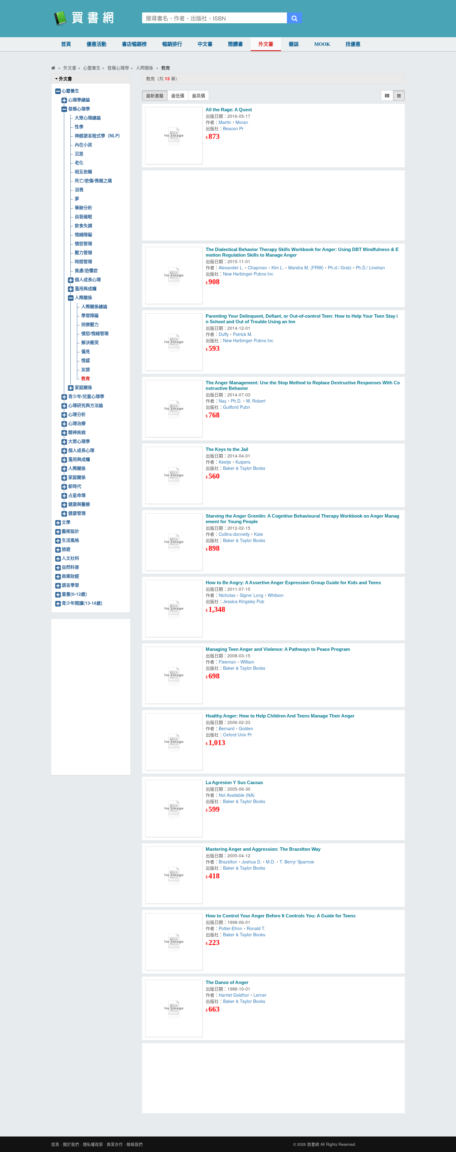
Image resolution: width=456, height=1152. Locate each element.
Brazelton (228, 861)
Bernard (227, 728)
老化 (79, 162)
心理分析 (77, 414)
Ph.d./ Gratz (339, 267)
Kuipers (242, 462)
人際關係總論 (94, 306)
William (247, 662)
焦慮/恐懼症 (86, 270)
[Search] (294, 17)
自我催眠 (83, 216)
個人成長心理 (88, 279)
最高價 (198, 95)
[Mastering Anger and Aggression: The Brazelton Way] (174, 875)
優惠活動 (96, 44)
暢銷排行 (172, 44)
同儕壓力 (90, 324)
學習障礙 (90, 315)
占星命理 (77, 495)
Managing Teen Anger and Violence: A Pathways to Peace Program (278, 649)
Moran (241, 122)
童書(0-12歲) (74, 594)
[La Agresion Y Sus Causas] (174, 808)
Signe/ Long (251, 595)
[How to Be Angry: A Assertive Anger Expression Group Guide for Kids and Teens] (174, 608)
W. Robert (256, 401)
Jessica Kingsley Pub (243, 601)
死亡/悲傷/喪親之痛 (93, 180)
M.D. (270, 861)
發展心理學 (79, 108)
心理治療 (77, 423)
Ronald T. (256, 928)
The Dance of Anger (227, 982)
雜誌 (294, 44)
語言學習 (70, 585)
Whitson (276, 595)
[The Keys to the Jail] (174, 475)
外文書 (265, 44)
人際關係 (83, 297)
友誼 (85, 369)
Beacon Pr (233, 128)
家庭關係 (83, 387)
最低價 (177, 95)
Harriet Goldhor (234, 995)
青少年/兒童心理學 (86, 396)
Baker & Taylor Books (244, 468)
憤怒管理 (83, 243)
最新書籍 (154, 95)
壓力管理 (83, 252)
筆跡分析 (83, 207)
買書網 (313, 1144)
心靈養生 (70, 90)
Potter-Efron (230, 928)
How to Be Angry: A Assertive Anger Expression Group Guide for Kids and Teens (293, 582)
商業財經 (70, 576)
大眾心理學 (79, 441)
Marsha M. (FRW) (306, 267)
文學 (66, 522)
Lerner (259, 995)
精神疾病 (77, 432)
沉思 (79, 153)
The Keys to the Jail (227, 449)
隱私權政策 (93, 1144)
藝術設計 (70, 531)
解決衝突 (90, 342)
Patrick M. (243, 334)
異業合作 (115, 1144)
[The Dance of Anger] (174, 1008)
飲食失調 (83, 225)
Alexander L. (231, 267)
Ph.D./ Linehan (370, 267)
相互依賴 (83, 171)
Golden (246, 728)
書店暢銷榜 (134, 44)
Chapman (257, 267)
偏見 (85, 351)
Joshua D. (252, 861)
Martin (225, 122)
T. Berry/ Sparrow (296, 861)
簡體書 (235, 44)
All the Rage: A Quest (229, 109)
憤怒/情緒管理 (95, 333)
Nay (222, 401)
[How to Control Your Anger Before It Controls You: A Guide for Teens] (174, 941)
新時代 (74, 486)
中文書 (205, 44)
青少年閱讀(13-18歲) (82, 603)
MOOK (322, 44)
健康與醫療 (79, 504)
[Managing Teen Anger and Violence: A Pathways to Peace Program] (174, 675)
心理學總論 (79, 99)
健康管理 (77, 513)
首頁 (66, 44)
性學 (79, 126)
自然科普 (70, 567)
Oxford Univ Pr (237, 734)
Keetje (225, 462)
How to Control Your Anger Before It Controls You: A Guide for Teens (280, 915)
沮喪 (79, 189)
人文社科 (70, 558)
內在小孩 (83, 144)
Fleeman (227, 662)
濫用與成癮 (85, 288)
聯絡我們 (135, 1144)
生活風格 (70, 540)
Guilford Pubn (236, 407)
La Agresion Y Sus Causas (234, 782)
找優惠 (353, 44)
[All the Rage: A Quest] (174, 135)
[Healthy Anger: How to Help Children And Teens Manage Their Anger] (174, 741)
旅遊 (66, 549)
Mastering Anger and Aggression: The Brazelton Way (263, 849)
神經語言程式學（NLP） (99, 135)
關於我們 (71, 1144)
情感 (85, 360)
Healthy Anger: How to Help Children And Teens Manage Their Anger (280, 715)
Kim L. (277, 267)
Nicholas (227, 595)
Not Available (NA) (237, 795)
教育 (85, 378)
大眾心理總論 (88, 117)
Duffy (224, 334)
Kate (258, 534)
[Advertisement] (273, 205)
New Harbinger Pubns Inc (248, 274)
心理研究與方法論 (85, 405)
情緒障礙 (83, 234)
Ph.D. (236, 401)
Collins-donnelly (234, 534)
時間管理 (83, 261)
